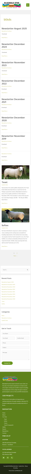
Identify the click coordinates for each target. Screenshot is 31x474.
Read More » (5, 37)
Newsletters (5, 431)
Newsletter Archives (7, 31)
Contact (4, 433)
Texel (4, 182)
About (3, 415)
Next (15, 255)
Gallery (4, 427)
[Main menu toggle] (27, 5)
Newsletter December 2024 (8, 284)
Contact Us (7, 363)
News (3, 315)
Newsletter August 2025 (14, 28)
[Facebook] (3, 457)
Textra (5, 423)
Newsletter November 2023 (8, 287)
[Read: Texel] (15, 172)
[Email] (8, 457)
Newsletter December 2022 (8, 289)
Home (3, 412)
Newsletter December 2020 (8, 294)
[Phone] (12, 457)
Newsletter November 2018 (8, 299)
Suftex (5, 225)
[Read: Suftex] (15, 215)
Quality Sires (5, 184)
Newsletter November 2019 (8, 296)
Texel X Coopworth (8, 425)
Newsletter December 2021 (8, 291)
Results (4, 429)
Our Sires (4, 416)
